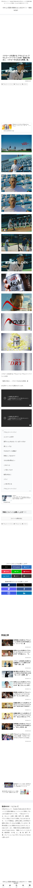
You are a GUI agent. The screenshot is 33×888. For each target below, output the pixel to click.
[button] (16, 576)
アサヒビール (18, 84)
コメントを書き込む (16, 518)
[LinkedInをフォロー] (24, 593)
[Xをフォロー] (24, 585)
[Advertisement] (16, 34)
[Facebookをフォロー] (24, 589)
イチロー (25, 84)
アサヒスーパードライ (8, 84)
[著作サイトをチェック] (8, 585)
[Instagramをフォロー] (8, 593)
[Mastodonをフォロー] (8, 589)
